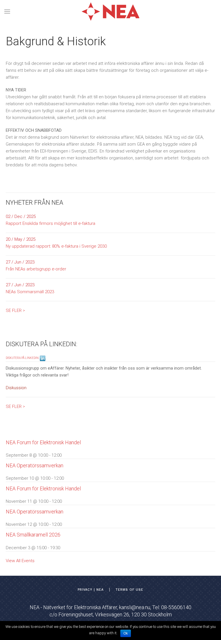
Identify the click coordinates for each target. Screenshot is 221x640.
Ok (125, 633)
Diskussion (16, 387)
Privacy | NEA (91, 590)
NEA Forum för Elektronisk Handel (43, 442)
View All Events (20, 560)
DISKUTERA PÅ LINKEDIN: (23, 357)
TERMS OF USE (129, 590)
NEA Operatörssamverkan (34, 465)
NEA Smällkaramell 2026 (33, 535)
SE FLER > (15, 310)
